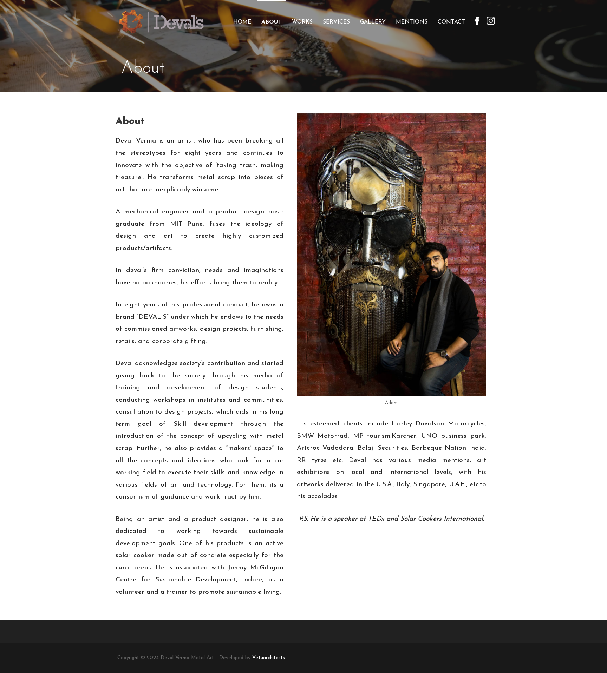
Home (242, 22)
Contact (451, 22)
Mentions (411, 22)
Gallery (373, 22)
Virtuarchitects (268, 657)
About (271, 22)
